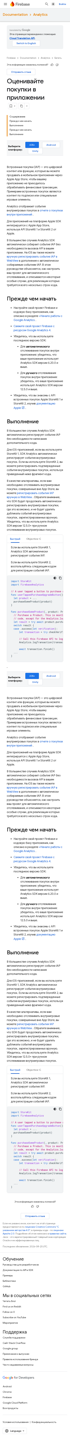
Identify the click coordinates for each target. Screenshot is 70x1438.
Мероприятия (10, 1322)
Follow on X (9, 1311)
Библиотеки (9, 1280)
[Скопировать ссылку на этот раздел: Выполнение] (42, 422)
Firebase (11, 57)
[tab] (15, 539)
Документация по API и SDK (18, 1270)
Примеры (8, 1275)
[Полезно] (52, 64)
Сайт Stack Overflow (14, 1343)
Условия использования (16, 1422)
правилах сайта (57, 1233)
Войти (62, 4)
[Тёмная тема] (55, 578)
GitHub (6, 1286)
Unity (35, 151)
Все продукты (10, 1408)
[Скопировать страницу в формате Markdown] (22, 106)
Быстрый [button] (15, 538)
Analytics (40, 15)
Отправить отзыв (21, 71)
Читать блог (9, 1301)
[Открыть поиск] (47, 4)
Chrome (7, 1391)
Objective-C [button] (33, 538)
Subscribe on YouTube (14, 1317)
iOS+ (32, 144)
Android (51, 144)
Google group (10, 1348)
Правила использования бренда (20, 1359)
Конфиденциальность (44, 1422)
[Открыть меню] (5, 4)
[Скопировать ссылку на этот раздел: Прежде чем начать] (59, 299)
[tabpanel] (35, 603)
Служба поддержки (14, 1337)
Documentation (15, 15)
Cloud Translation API (22, 38)
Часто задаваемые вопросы (18, 1364)
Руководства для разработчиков (21, 1264)
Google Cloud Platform (15, 1402)
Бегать (58, 57)
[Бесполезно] (57, 64)
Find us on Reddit (12, 1306)
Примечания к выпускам (16, 1353)
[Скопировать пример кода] (60, 578)
